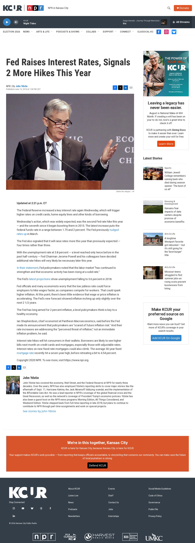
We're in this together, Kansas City (97, 442)
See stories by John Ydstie (39, 411)
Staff (110, 496)
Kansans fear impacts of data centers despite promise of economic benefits (174, 215)
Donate (184, 8)
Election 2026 (11, 31)
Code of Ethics (155, 496)
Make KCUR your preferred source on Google (166, 314)
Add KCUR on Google (166, 338)
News (26, 31)
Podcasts (72, 509)
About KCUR (74, 489)
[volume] (16, 22)
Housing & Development (171, 202)
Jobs (110, 509)
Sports (168, 168)
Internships (113, 516)
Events (111, 489)
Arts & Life (43, 31)
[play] (6, 22)
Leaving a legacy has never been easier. (166, 105)
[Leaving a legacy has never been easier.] (166, 73)
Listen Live (73, 496)
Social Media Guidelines (160, 489)
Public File (153, 509)
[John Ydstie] (13, 385)
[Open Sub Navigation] (32, 31)
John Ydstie (21, 86)
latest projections (39, 279)
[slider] (20, 22)
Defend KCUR (97, 465)
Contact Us (113, 502)
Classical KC (145, 31)
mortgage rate (25, 353)
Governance (154, 502)
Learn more (166, 144)
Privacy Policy (155, 516)
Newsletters (74, 516)
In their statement (27, 267)
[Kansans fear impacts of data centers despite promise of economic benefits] (153, 206)
